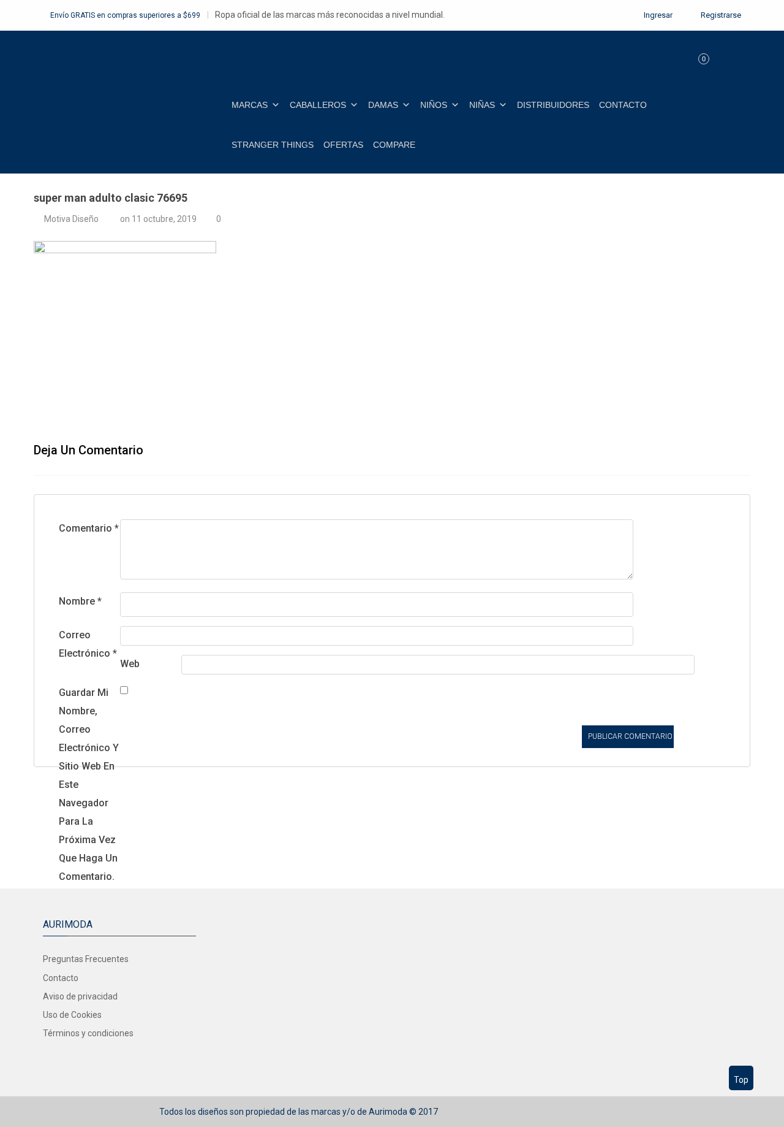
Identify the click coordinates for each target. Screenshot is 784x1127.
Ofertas (343, 145)
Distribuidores (553, 105)
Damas (383, 105)
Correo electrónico (88, 644)
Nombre (80, 601)
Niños (433, 105)
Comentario (89, 528)
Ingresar (657, 15)
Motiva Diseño (71, 219)
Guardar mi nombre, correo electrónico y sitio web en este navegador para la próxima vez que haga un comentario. (89, 784)
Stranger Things (273, 145)
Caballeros (318, 105)
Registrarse (720, 15)
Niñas (482, 105)
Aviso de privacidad (80, 996)
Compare (394, 145)
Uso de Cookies (72, 1015)
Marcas (250, 105)
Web (130, 664)
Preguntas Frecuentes (86, 959)
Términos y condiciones (88, 1033)
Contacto (623, 105)
